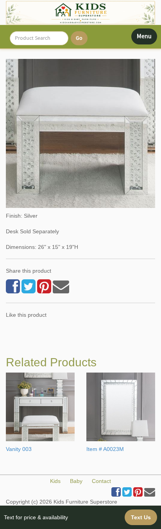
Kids (55, 481)
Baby (76, 481)
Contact (101, 481)
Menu (146, 38)
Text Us (141, 517)
